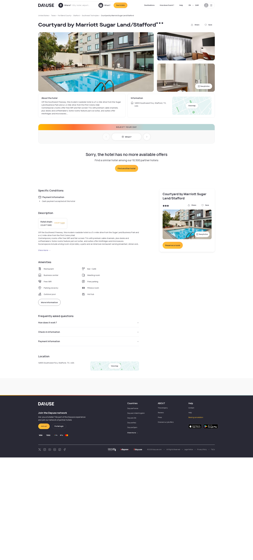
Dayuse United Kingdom (136, 413)
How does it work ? (167, 5)
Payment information (49, 341)
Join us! (44, 426)
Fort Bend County (64, 15)
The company (163, 408)
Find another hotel (126, 168)
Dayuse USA (131, 418)
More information (49, 302)
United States (43, 15)
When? (128, 136)
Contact (191, 408)
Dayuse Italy (131, 423)
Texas (53, 15)
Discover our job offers (166, 422)
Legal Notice (188, 449)
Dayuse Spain (132, 427)
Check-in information (49, 331)
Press (160, 417)
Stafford (76, 15)
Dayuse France (132, 408)
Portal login (59, 426)
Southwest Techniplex (90, 15)
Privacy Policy (202, 449)
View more (43, 250)
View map (192, 106)
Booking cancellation (195, 417)
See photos (205, 86)
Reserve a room (172, 245)
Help (181, 5)
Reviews (161, 412)
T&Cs (213, 449)
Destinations (149, 5)
